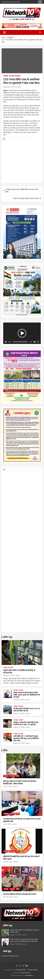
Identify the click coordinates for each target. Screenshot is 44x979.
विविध (5, 750)
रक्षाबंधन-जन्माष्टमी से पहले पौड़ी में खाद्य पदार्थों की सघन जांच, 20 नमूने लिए (25, 723)
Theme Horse (25, 973)
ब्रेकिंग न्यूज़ (7, 637)
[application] (22, 333)
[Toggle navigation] (4, 32)
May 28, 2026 (7, 862)
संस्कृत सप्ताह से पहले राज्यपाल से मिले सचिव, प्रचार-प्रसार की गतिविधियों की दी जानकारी (26, 694)
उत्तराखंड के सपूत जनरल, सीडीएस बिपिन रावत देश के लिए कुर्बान (21, 190)
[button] (22, 333)
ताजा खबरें (11, 76)
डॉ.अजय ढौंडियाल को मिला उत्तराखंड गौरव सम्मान (19, 894)
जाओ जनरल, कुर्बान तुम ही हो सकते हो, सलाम (26, 198)
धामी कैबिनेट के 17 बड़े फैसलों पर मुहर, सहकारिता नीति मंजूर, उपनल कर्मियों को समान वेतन (26, 738)
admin (19, 87)
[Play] (6, 342)
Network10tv (21, 970)
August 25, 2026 (8, 675)
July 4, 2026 (7, 824)
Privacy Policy (33, 970)
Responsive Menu (40, 2)
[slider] (20, 341)
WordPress (29, 975)
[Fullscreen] (38, 342)
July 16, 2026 (7, 786)
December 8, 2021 (9, 87)
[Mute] (35, 342)
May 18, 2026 (7, 897)
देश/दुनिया (17, 76)
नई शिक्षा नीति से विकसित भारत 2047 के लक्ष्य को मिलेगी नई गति (26, 710)
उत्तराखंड (5, 76)
